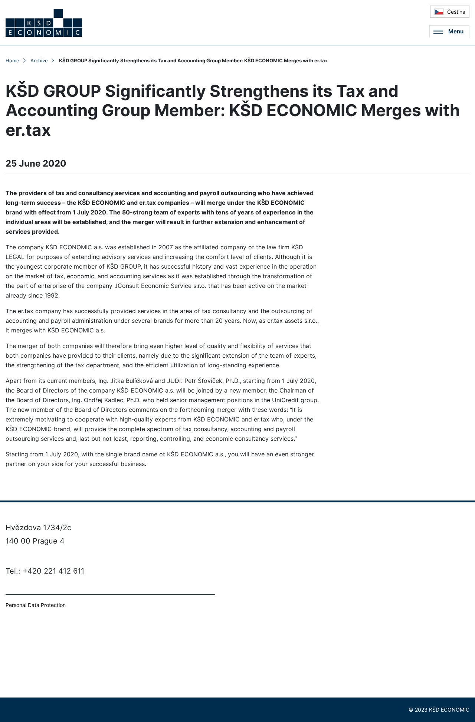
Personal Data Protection (36, 605)
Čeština (455, 12)
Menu (455, 31)
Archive (39, 60)
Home (12, 60)
